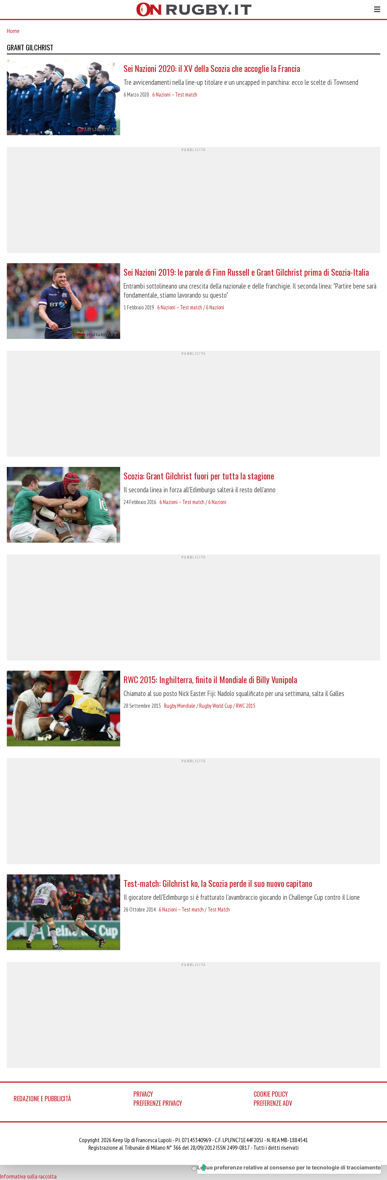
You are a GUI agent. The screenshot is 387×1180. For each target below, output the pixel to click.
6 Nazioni (215, 307)
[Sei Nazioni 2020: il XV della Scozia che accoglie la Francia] (63, 98)
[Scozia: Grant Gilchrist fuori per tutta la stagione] (63, 505)
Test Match (218, 909)
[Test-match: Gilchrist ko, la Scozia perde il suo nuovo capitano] (63, 913)
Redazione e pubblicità (42, 1098)
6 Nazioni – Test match (174, 94)
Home (13, 30)
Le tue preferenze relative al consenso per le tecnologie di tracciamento (289, 1167)
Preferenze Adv (273, 1103)
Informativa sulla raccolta (28, 1176)
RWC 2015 (245, 705)
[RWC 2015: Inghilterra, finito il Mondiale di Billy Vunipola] (63, 709)
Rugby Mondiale (179, 705)
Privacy (143, 1094)
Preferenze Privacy (157, 1103)
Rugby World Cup (215, 705)
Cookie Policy (271, 1094)
